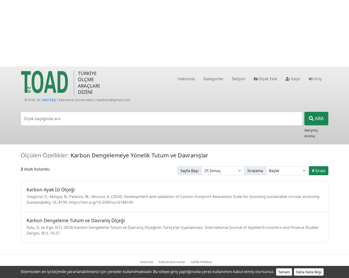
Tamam (284, 272)
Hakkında (146, 262)
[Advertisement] (174, 33)
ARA (319, 118)
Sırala (319, 170)
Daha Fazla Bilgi (308, 272)
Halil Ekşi (49, 100)
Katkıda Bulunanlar (172, 262)
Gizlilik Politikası (201, 262)
